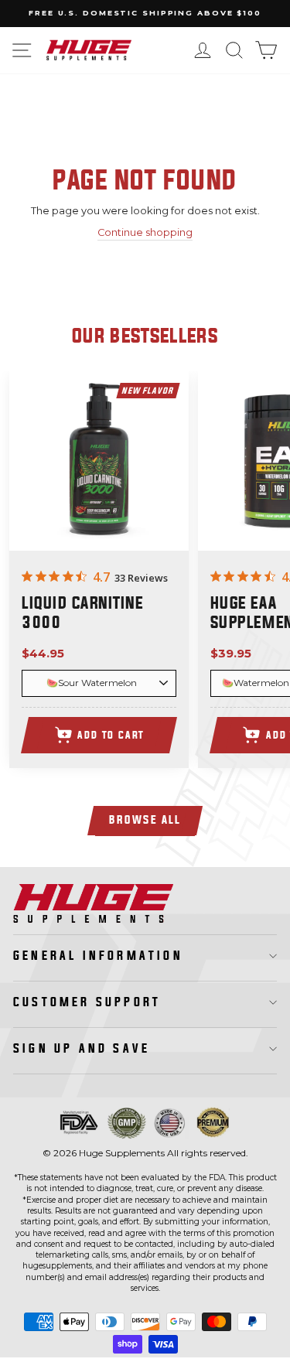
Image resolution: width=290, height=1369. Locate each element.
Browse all (145, 820)
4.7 (101, 576)
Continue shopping (145, 232)
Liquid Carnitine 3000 (82, 614)
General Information (98, 955)
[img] (27, 576)
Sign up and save (81, 1048)
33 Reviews (141, 578)
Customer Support (87, 1002)
